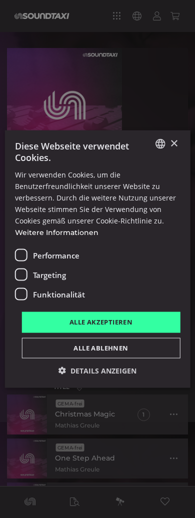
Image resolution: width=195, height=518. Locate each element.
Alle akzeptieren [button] (101, 322)
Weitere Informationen (56, 232)
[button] (97, 370)
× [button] (174, 143)
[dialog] (97, 259)
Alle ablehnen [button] (101, 347)
